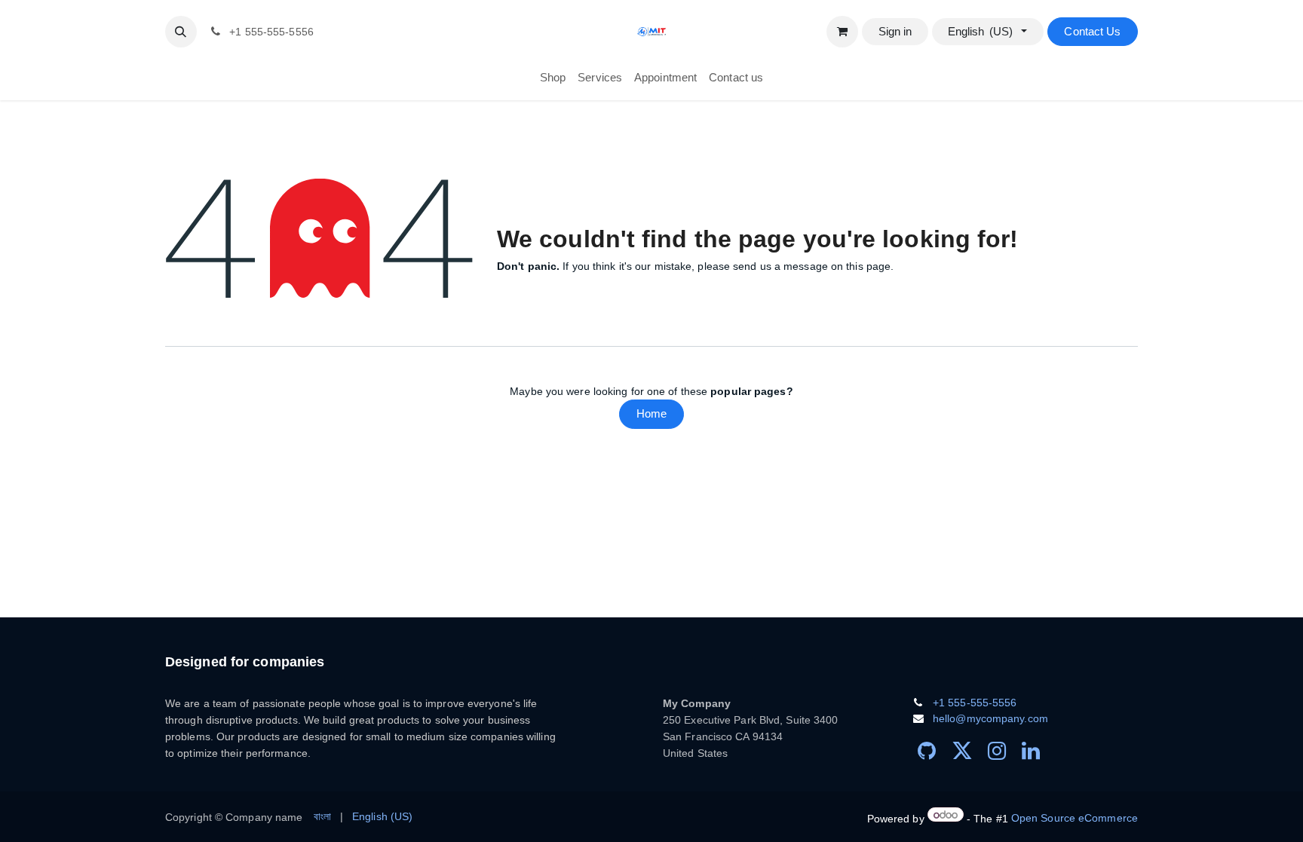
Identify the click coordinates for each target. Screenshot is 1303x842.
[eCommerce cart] (842, 31)
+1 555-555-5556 (975, 703)
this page (868, 266)
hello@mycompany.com (990, 718)
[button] (181, 31)
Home (651, 413)
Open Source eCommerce (1074, 818)
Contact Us (1092, 31)
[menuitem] (553, 78)
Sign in (895, 31)
